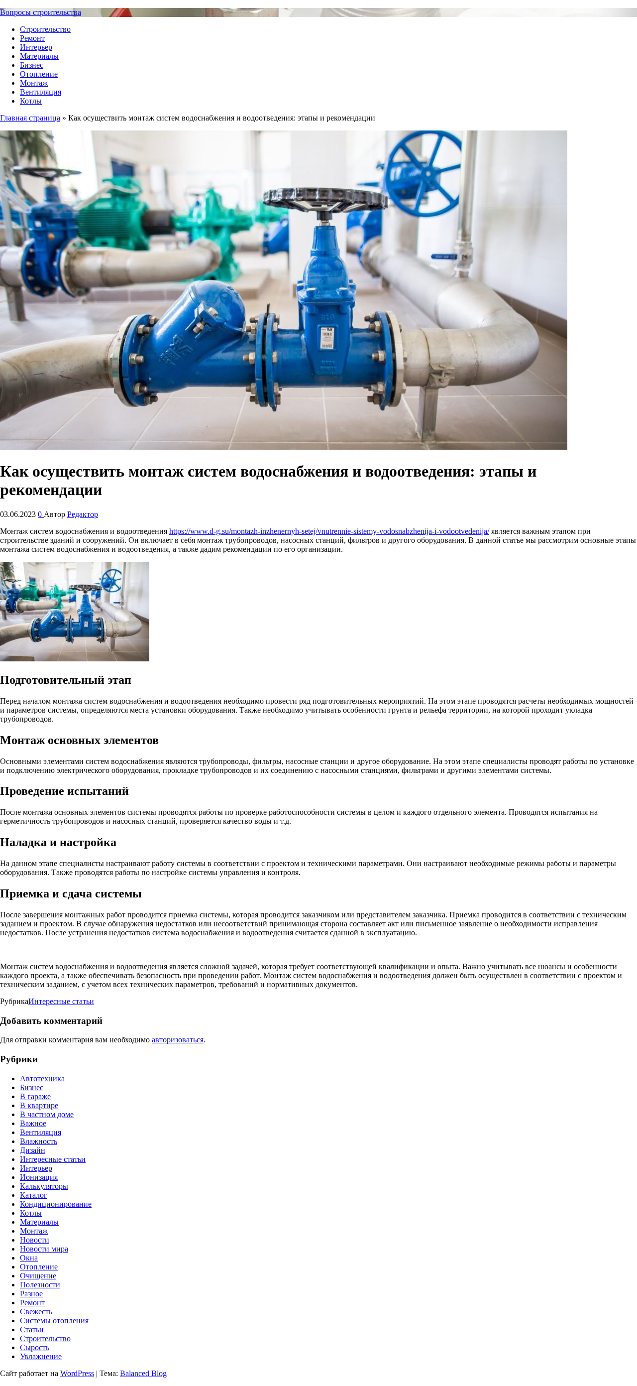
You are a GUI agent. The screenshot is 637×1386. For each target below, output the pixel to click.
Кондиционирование (56, 1204)
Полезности (40, 1284)
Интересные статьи (61, 1001)
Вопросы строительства (40, 12)
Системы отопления (54, 1320)
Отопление (39, 74)
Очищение (38, 1275)
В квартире (39, 1105)
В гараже (35, 1096)
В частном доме (47, 1114)
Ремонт (32, 38)
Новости (34, 1240)
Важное (33, 1123)
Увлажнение (41, 1356)
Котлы (31, 101)
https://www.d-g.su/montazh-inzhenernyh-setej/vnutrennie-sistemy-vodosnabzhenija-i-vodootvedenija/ (329, 531)
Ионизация (39, 1177)
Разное (31, 1293)
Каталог (33, 1195)
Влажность (38, 1141)
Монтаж (34, 83)
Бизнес (31, 65)
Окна (29, 1258)
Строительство (45, 29)
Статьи (32, 1329)
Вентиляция (40, 92)
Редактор (82, 514)
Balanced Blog (143, 1373)
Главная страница (30, 118)
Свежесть (36, 1311)
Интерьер (36, 47)
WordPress (77, 1373)
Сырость (34, 1347)
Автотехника (42, 1078)
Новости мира (44, 1249)
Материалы (39, 56)
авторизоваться (178, 1039)
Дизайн (32, 1150)
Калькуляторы (44, 1186)
